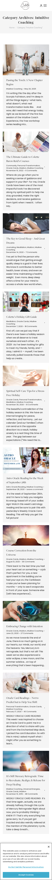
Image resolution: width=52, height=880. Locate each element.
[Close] (49, 847)
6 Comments (31, 170)
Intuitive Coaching (14, 89)
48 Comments (31, 794)
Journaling (11, 247)
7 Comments (31, 252)
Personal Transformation (28, 165)
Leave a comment (35, 489)
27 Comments (27, 633)
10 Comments (32, 404)
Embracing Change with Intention (24, 626)
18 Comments (31, 326)
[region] (26, 861)
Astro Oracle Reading (16, 487)
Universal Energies (31, 789)
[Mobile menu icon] (45, 5)
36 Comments (28, 561)
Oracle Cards (12, 168)
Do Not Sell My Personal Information (26, 867)
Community (11, 165)
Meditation (21, 247)
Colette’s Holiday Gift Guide (21, 317)
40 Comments (30, 711)
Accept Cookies (26, 875)
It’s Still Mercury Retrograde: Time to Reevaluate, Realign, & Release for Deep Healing (25, 780)
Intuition (22, 168)
